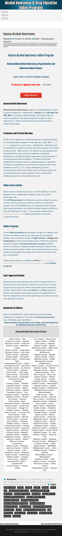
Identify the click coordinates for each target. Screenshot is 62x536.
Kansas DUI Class (29, 484)
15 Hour (11, 263)
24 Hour (34, 263)
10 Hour (50, 260)
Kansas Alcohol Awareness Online (27, 482)
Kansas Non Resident (37, 503)
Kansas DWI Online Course (36, 497)
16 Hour (19, 263)
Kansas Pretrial (25, 507)
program (7, 516)
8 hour (53, 487)
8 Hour (43, 260)
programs (16, 516)
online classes (20, 513)
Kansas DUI (8, 494)
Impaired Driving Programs (18, 491)
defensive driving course (13, 214)
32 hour (37, 487)
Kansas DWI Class (49, 494)
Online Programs (45, 513)
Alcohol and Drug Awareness (28, 479)
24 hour (28, 487)
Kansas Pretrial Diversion (42, 507)
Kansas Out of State (10, 507)
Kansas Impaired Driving (29, 500)
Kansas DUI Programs (22, 494)
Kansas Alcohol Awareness (40, 491)
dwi (5, 491)
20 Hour (26, 263)
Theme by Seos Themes (38, 532)
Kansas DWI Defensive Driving (14, 497)
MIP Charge (8, 513)
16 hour (20, 487)
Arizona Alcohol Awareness (51, 524)
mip (49, 510)
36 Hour (45, 487)
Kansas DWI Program (11, 500)
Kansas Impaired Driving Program (15, 503)
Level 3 (18, 510)
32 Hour (41, 263)
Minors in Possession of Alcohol (34, 510)
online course (32, 513)
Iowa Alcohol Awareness (9, 524)
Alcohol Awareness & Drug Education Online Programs (31, 5)
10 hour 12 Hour (9, 487)
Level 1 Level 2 (9, 510)
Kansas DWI (42, 484)
